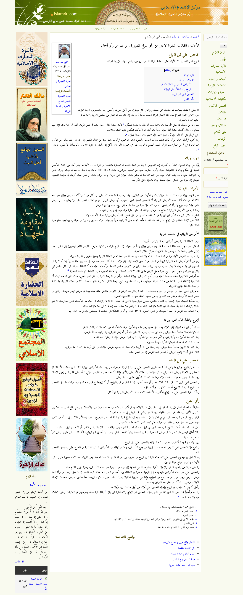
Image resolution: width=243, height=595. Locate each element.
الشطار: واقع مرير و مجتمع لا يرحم (179, 542)
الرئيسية (195, 36)
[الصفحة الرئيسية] (121, 24)
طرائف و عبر (219, 125)
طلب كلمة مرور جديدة (216, 196)
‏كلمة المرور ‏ (222, 178)
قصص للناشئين (217, 106)
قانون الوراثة (189, 75)
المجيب (146, 29)
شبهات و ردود (100, 29)
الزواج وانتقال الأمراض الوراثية (177, 89)
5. (196, 523)
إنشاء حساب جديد (219, 192)
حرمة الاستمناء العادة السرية (182, 565)
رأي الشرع (189, 99)
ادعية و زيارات (134, 29)
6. (196, 527)
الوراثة (67, 111)
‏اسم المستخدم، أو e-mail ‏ (216, 162)
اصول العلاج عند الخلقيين (183, 553)
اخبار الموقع (219, 146)
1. (196, 507)
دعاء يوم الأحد (38, 485)
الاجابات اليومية (217, 85)
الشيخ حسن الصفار (61, 62)
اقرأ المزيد (19, 561)
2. (196, 511)
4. (196, 519)
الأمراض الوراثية (186, 80)
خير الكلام (220, 132)
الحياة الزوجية (64, 96)
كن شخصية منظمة (186, 548)
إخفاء (167, 70)
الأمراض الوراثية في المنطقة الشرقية (175, 84)
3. (196, 515)
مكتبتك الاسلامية (216, 99)
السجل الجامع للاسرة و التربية (63, 104)
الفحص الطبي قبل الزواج (183, 94)
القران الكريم (219, 52)
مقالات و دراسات (117, 29)
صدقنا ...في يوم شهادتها (184, 559)
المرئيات (222, 139)
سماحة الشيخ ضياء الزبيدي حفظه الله (38, 584)
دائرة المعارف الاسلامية (218, 69)
